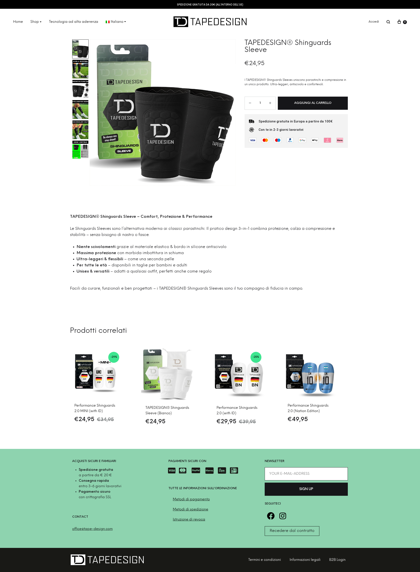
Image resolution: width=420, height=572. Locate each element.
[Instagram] (283, 516)
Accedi (374, 21)
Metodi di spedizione (190, 509)
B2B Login (337, 560)
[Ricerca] (388, 22)
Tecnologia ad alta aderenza (73, 22)
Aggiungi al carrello (312, 103)
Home (18, 22)
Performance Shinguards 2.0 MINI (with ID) (94, 408)
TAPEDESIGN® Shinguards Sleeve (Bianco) (167, 410)
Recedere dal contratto (292, 531)
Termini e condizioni (264, 560)
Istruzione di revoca (189, 519)
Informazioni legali (305, 560)
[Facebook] (271, 516)
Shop (34, 22)
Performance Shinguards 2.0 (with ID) (237, 410)
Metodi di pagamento (191, 499)
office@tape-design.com (92, 529)
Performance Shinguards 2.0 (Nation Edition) (308, 408)
